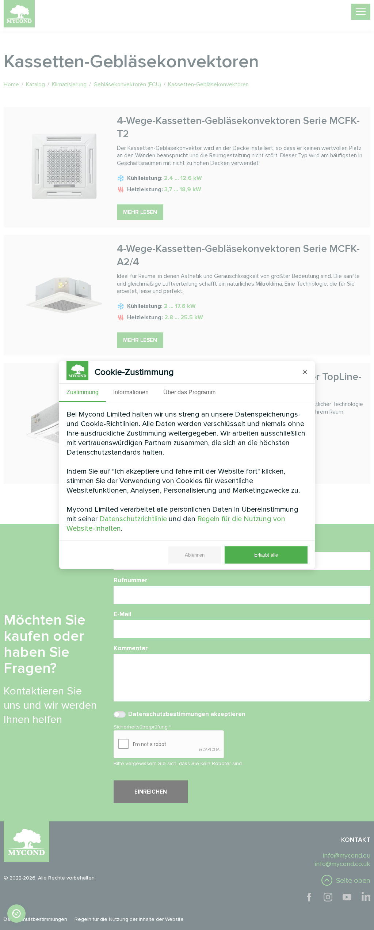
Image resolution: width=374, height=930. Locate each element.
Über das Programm (189, 392)
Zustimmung (82, 392)
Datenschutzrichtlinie (133, 519)
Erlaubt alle (266, 555)
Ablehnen (195, 555)
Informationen (131, 392)
